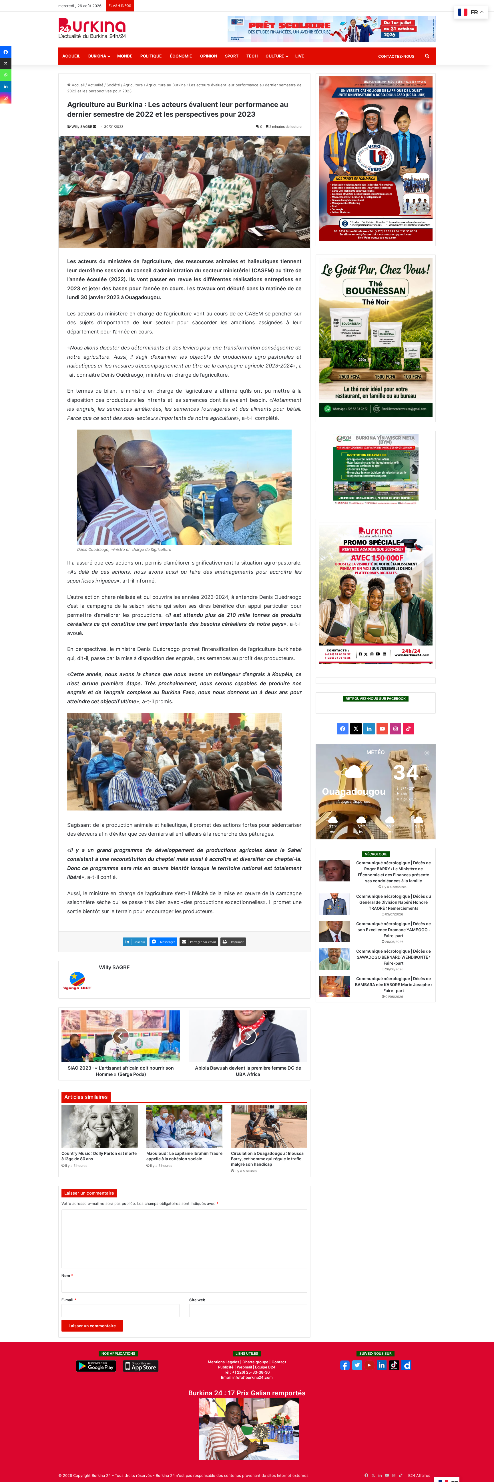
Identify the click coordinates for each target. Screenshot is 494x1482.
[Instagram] (5, 98)
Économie (181, 55)
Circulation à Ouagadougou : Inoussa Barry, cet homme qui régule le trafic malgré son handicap (267, 1159)
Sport (231, 55)
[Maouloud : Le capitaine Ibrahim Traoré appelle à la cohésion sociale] (184, 1126)
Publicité (226, 1367)
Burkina (97, 55)
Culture (275, 55)
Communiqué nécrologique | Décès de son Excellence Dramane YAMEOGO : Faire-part (393, 929)
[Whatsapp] (5, 75)
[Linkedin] (5, 86)
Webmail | (245, 1367)
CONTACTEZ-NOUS (396, 56)
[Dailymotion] (406, 1368)
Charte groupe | (257, 1362)
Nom (67, 1275)
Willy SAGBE (81, 126)
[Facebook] (5, 52)
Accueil (71, 55)
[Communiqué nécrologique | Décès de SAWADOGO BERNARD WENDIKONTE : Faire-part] (334, 959)
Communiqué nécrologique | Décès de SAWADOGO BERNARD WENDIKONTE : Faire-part (393, 957)
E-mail (68, 1300)
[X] (5, 63)
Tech (252, 55)
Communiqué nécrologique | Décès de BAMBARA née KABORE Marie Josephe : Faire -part (393, 984)
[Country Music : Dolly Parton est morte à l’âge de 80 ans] (99, 1126)
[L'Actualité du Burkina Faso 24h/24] (92, 28)
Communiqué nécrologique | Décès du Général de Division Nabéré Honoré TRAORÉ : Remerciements (393, 902)
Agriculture (133, 85)
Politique (151, 55)
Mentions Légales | (225, 1362)
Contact (279, 1362)
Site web (197, 1300)
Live (299, 55)
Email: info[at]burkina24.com (247, 1377)
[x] (357, 1368)
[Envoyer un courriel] (94, 126)
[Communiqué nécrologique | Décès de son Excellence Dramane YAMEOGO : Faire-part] (334, 931)
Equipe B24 (265, 1367)
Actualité (95, 85)
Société (113, 85)
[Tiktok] (394, 1368)
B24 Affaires (419, 1475)
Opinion (208, 55)
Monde (124, 55)
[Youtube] (369, 1368)
